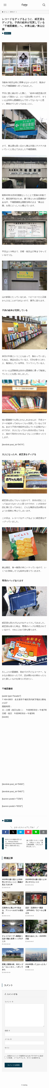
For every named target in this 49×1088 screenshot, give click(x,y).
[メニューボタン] (5, 5)
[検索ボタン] (44, 5)
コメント (9, 1002)
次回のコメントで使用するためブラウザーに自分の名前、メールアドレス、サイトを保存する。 (25, 1057)
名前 (7, 1031)
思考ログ (7, 33)
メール (8, 1039)
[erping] (24, 5)
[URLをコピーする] (43, 832)
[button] (5, 832)
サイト (7, 1048)
